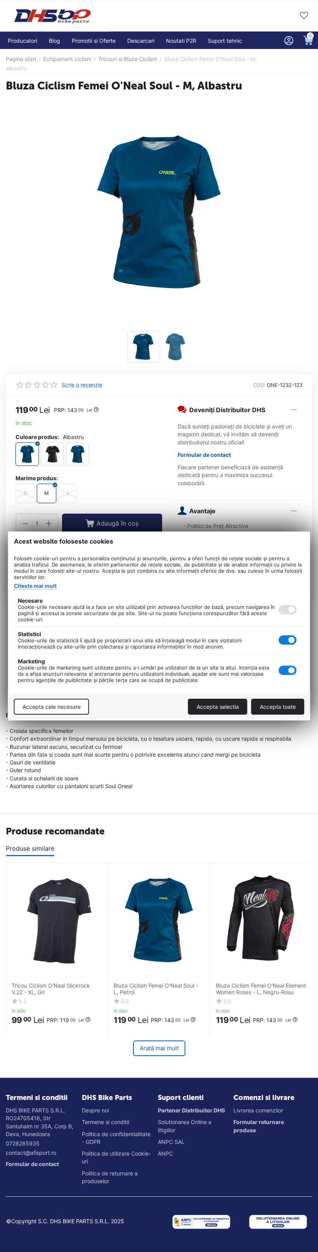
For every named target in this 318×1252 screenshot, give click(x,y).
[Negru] (52, 454)
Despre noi (95, 1110)
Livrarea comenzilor (258, 1110)
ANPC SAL (171, 1141)
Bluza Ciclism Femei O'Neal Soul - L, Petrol (156, 989)
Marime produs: (37, 478)
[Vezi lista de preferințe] (304, 16)
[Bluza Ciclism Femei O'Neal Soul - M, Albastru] (159, 212)
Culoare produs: (37, 437)
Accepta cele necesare (51, 706)
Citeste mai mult (35, 585)
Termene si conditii (105, 1122)
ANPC (165, 1153)
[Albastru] (27, 454)
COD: (259, 385)
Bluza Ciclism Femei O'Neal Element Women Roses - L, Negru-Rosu (261, 989)
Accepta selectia (218, 706)
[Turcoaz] (77, 454)
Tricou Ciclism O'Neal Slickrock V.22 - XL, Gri (51, 989)
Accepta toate (278, 706)
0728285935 (23, 1143)
